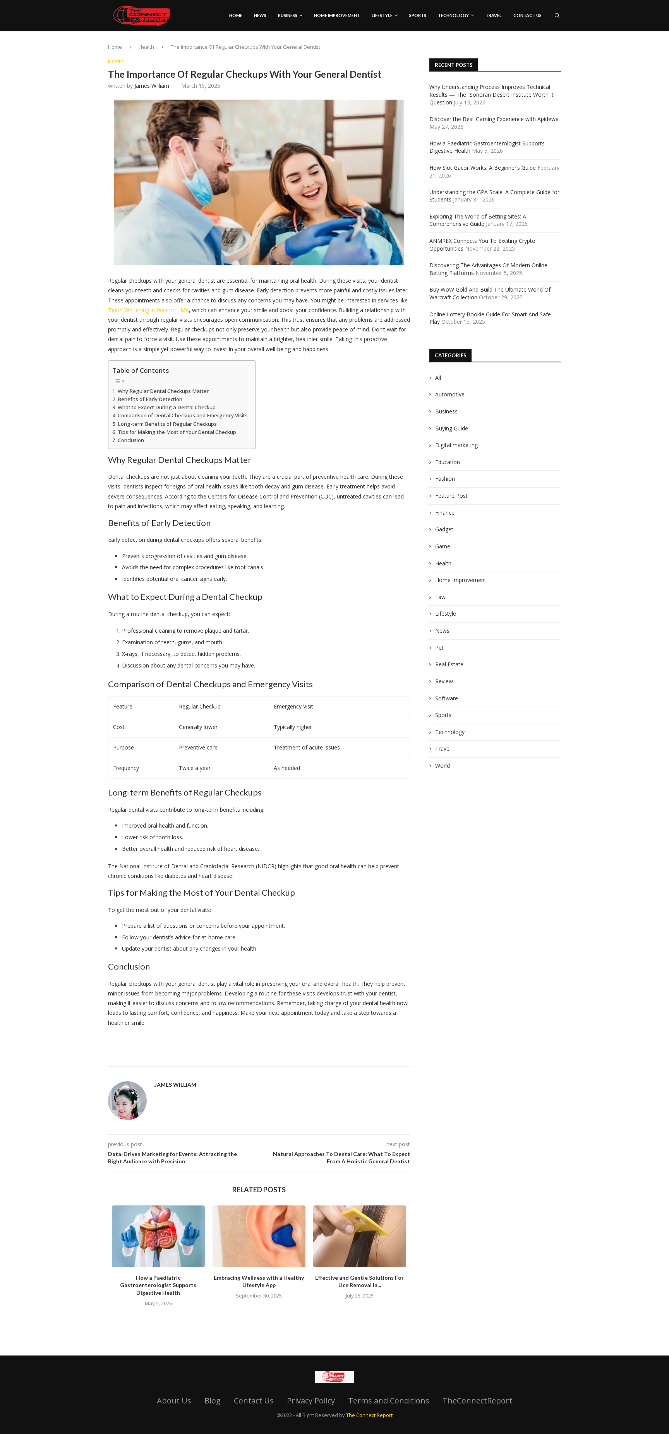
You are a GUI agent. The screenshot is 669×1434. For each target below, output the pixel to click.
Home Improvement (460, 580)
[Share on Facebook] (265, 1056)
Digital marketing (456, 445)
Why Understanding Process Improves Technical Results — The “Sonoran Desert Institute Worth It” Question (492, 94)
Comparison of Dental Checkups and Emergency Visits (183, 415)
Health (146, 46)
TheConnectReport (477, 1400)
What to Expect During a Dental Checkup (167, 407)
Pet (439, 647)
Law (440, 597)
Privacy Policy (311, 1400)
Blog (212, 1400)
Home (235, 15)
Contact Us (527, 15)
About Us (174, 1400)
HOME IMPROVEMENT (337, 15)
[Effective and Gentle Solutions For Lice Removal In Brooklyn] (359, 1236)
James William (151, 85)
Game (442, 546)
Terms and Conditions (388, 1400)
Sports (417, 15)
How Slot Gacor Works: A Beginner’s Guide (482, 167)
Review (444, 681)
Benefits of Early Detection (150, 399)
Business (287, 15)
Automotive (450, 394)
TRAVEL (493, 15)
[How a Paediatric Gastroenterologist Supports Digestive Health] (158, 1236)
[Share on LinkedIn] (293, 1056)
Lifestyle (382, 15)
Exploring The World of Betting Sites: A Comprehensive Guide (477, 220)
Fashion (445, 478)
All (438, 377)
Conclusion (131, 440)
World (442, 765)
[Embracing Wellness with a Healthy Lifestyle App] (259, 1236)
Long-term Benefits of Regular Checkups (167, 423)
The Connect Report (369, 1415)
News (260, 15)
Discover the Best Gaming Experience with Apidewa (494, 119)
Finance (445, 512)
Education (447, 462)
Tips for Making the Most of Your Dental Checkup (177, 431)
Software (446, 698)
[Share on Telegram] (312, 1056)
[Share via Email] (321, 1056)
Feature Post (451, 495)
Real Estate (449, 664)
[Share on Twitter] (275, 1056)
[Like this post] (254, 1056)
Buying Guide (451, 428)
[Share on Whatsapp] (302, 1056)
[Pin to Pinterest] (284, 1056)
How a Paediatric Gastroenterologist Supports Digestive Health (158, 1285)
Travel (443, 748)
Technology (453, 15)
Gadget (444, 529)
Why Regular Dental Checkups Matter (163, 391)
